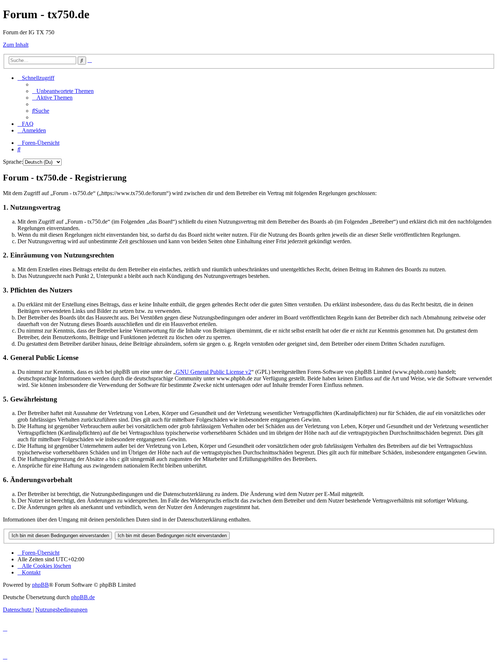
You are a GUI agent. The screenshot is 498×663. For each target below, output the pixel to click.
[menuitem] (63, 91)
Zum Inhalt (15, 45)
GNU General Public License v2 (213, 372)
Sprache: (13, 162)
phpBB (40, 585)
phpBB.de (83, 597)
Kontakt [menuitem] (31, 572)
